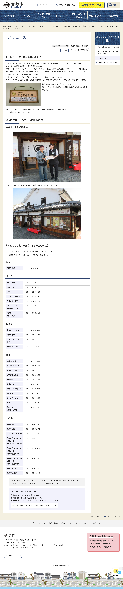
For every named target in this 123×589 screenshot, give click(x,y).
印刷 (63, 50)
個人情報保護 (54, 523)
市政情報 (113, 16)
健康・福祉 (61, 16)
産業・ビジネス (96, 16)
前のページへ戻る (96, 516)
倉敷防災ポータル (92, 5)
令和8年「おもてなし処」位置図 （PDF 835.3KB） (28, 255)
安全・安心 (9, 16)
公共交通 (45, 26)
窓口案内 (9, 555)
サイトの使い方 (94, 523)
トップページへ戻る (113, 516)
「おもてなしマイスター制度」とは (108, 47)
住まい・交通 (35, 26)
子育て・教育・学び (44, 16)
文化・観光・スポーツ (79, 16)
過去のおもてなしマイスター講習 (108, 62)
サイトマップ (29, 523)
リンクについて (81, 523)
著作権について (67, 523)
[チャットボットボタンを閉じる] (121, 568)
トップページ (17, 26)
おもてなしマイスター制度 (107, 38)
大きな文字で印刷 (78, 50)
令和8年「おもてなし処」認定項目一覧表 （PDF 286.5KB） (31, 251)
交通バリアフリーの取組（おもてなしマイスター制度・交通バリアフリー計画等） (77, 26)
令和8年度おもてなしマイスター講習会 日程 (108, 52)
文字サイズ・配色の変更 (67, 5)
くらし (27, 16)
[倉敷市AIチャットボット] (117, 572)
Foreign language (46, 5)
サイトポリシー (41, 523)
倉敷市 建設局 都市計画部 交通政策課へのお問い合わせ (35, 505)
